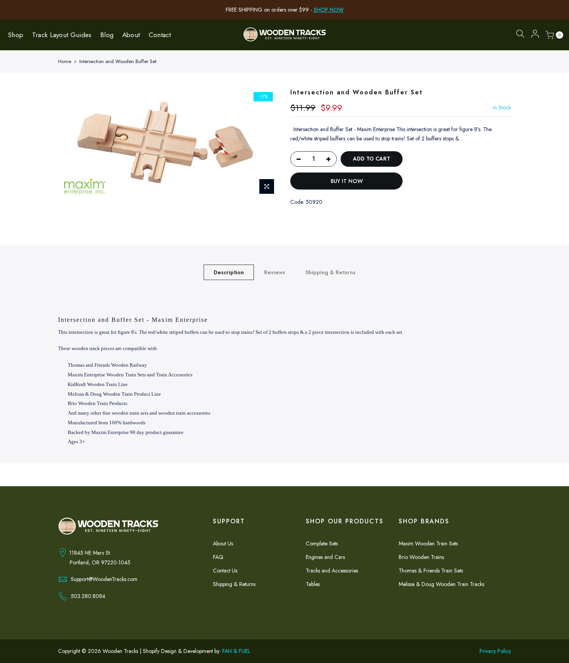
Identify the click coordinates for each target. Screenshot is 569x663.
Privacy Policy (495, 651)
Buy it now (347, 181)
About (131, 34)
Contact (160, 34)
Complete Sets (322, 543)
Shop (15, 34)
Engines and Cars (325, 557)
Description (229, 272)
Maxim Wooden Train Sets (428, 543)
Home (64, 61)
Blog (106, 34)
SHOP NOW (329, 10)
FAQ (218, 557)
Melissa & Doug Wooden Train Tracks (441, 584)
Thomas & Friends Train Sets (431, 570)
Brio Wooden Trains (421, 557)
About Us (223, 543)
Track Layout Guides (62, 34)
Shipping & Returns (330, 272)
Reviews (274, 272)
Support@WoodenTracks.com (104, 579)
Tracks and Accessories (332, 570)
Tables (313, 584)
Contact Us (225, 570)
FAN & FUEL (236, 651)
